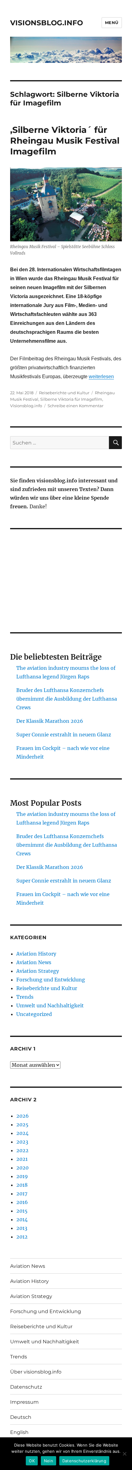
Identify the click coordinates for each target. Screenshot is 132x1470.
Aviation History (36, 954)
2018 (22, 1185)
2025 (22, 1124)
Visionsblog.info (26, 405)
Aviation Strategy (37, 971)
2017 (21, 1193)
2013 (21, 1228)
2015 (22, 1211)
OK (32, 1460)
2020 (22, 1168)
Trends (24, 997)
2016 (22, 1202)
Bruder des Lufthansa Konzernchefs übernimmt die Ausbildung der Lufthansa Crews (66, 698)
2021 (22, 1159)
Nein (48, 1460)
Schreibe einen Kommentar (75, 405)
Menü (111, 22)
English (19, 1432)
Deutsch (20, 1417)
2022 (22, 1150)
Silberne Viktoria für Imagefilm (71, 399)
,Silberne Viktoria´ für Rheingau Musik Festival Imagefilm (64, 141)
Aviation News (33, 962)
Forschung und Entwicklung (50, 980)
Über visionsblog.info (35, 1372)
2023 (22, 1142)
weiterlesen (101, 376)
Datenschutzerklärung (84, 1460)
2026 (22, 1116)
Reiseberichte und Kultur (64, 392)
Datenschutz (26, 1387)
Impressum (24, 1402)
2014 (22, 1219)
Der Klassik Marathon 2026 (49, 721)
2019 (22, 1176)
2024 (22, 1133)
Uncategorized (34, 1014)
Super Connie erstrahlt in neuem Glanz (63, 734)
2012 (22, 1237)
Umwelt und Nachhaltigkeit (50, 1005)
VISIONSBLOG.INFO (46, 22)
